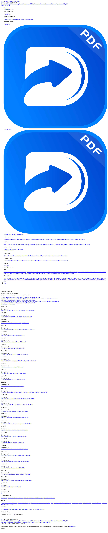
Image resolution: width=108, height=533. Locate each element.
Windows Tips (26, 522)
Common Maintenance (29, 300)
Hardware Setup (6, 298)
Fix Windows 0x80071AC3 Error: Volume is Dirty (12, 386)
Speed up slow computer (6, 503)
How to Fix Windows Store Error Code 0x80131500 (13, 467)
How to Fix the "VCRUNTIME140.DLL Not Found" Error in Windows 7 (18, 310)
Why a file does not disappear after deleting (11, 486)
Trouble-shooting (33, 297)
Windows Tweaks (54, 298)
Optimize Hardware (6, 300)
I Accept (2, 528)
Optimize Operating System (17, 300)
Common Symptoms (51, 301)
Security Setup (46, 298)
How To (21, 522)
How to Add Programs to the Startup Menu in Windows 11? (14, 417)
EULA (49, 522)
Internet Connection (30, 301)
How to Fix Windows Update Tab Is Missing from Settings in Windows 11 (18, 329)
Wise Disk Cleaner (39, 498)
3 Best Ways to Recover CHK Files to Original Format (13, 373)
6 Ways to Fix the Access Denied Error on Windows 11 (13, 341)
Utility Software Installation (29, 298)
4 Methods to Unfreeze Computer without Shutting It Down (14, 449)
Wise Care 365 (4, 498)
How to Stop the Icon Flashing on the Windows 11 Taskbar (14, 411)
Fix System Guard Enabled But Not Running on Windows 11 (15, 323)
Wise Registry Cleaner (29, 498)
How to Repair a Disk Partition (8, 304)
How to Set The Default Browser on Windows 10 (12, 442)
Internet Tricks (22, 302)
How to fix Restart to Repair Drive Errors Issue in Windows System (16, 480)
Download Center (5, 1)
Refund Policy (44, 522)
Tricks (38, 297)
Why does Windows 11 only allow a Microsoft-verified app (14, 430)
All (1, 298)
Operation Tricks (6, 302)
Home (2, 522)
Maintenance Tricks (14, 302)
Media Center (16, 1)
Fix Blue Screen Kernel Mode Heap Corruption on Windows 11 (15, 455)
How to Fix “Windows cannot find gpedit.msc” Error (13, 335)
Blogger (32, 522)
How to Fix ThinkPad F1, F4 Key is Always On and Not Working (16, 423)
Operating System (14, 301)
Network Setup (39, 298)
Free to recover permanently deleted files (40, 503)
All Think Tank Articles (6, 297)
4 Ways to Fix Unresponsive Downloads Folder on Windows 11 (15, 474)
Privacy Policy (37, 522)
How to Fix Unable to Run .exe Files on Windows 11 (13, 379)
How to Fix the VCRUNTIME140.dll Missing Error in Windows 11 (16, 316)
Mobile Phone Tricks (30, 302)
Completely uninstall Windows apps (94, 503)
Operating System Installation (16, 298)
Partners (11, 1)
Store (5, 283)
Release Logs (15, 522)
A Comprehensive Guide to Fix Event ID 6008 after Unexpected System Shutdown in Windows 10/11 (24, 392)
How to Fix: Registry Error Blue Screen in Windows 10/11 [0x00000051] (18, 398)
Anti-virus (37, 301)
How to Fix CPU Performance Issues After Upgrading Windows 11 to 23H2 (18, 360)
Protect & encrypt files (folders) (79, 503)
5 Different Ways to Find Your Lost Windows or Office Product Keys (17, 404)
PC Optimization (25, 297)
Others (57, 301)
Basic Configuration (16, 297)
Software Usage (21, 301)
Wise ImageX (11, 498)
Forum (5, 522)
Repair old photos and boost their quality (21, 503)
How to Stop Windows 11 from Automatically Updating (14, 436)
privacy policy (72, 526)
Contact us (9, 522)
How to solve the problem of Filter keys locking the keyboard (15, 461)
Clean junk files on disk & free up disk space (61, 503)
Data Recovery (42, 301)
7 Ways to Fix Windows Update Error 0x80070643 (12, 348)
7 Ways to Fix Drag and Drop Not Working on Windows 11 (14, 354)
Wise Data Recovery (19, 498)
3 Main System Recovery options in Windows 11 (12, 367)
